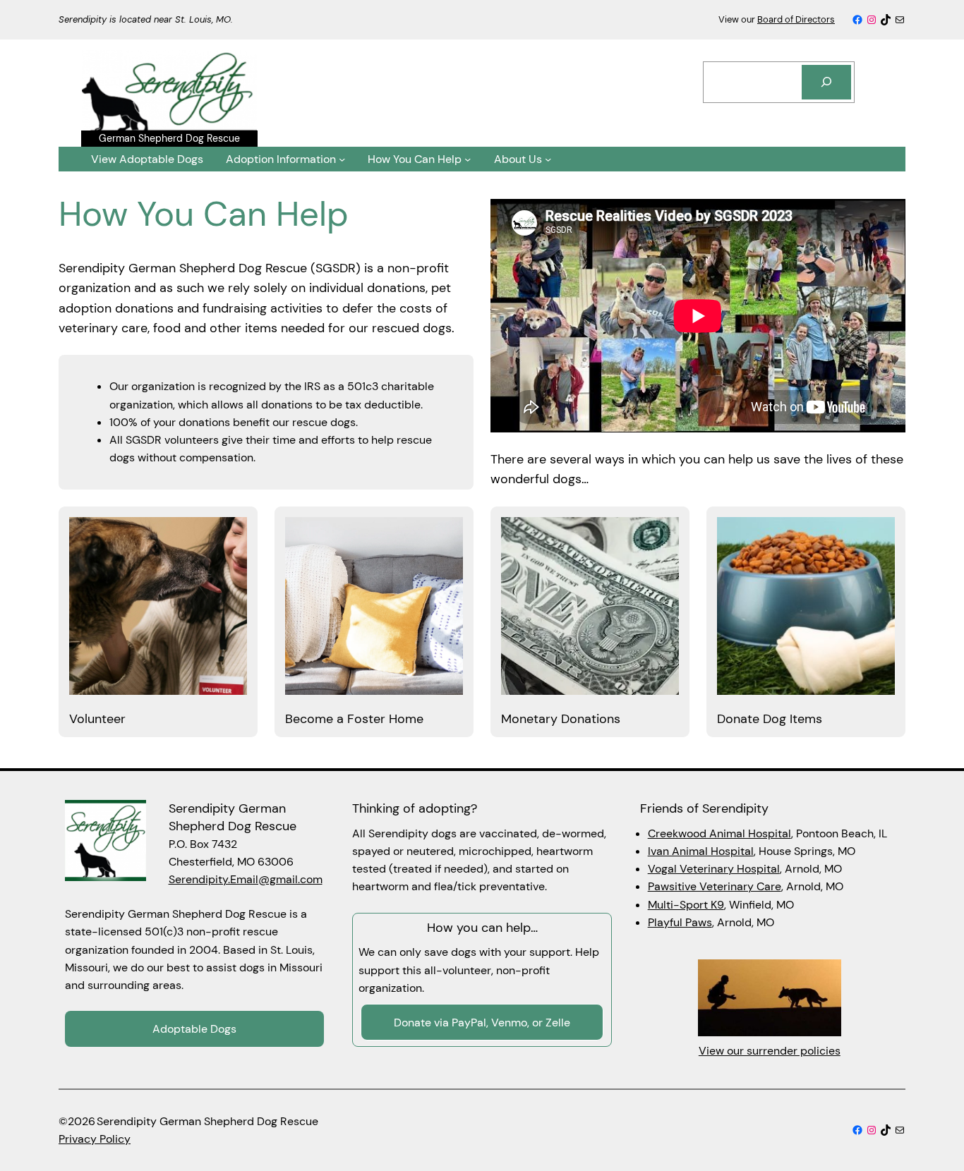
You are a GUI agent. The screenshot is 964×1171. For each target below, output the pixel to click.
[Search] (826, 82)
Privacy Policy (95, 1138)
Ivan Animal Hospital (701, 851)
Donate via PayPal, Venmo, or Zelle (482, 1022)
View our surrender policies (770, 1050)
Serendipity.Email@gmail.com (246, 879)
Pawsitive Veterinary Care (714, 886)
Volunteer (97, 719)
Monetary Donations (560, 719)
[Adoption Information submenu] (342, 159)
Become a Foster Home (354, 719)
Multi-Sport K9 (686, 904)
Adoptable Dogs (194, 1028)
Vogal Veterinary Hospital (714, 868)
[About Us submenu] (548, 159)
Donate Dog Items (769, 719)
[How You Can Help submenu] (467, 159)
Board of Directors (796, 19)
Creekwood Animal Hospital (719, 833)
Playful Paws (680, 922)
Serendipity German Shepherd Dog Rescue (232, 817)
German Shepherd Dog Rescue (169, 138)
